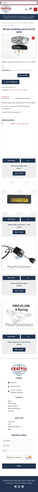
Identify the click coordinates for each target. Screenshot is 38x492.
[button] (33, 38)
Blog (9, 429)
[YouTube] (19, 486)
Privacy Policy (30, 480)
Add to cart (23, 75)
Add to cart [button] (19, 173)
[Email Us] (12, 382)
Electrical (19, 23)
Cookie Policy (9, 483)
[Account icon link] (26, 9)
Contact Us (11, 422)
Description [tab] (5, 98)
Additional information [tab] (22, 98)
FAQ (9, 424)
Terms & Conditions (20, 483)
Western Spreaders (14, 408)
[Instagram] (22, 486)
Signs (10, 401)
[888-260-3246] (14, 386)
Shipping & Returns (14, 427)
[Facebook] (15, 486)
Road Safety (12, 403)
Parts (16, 90)
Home (3, 23)
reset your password (28, 17)
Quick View (11, 160)
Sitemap (30, 483)
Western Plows (11, 23)
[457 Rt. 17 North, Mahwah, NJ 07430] (15, 391)
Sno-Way (11, 411)
